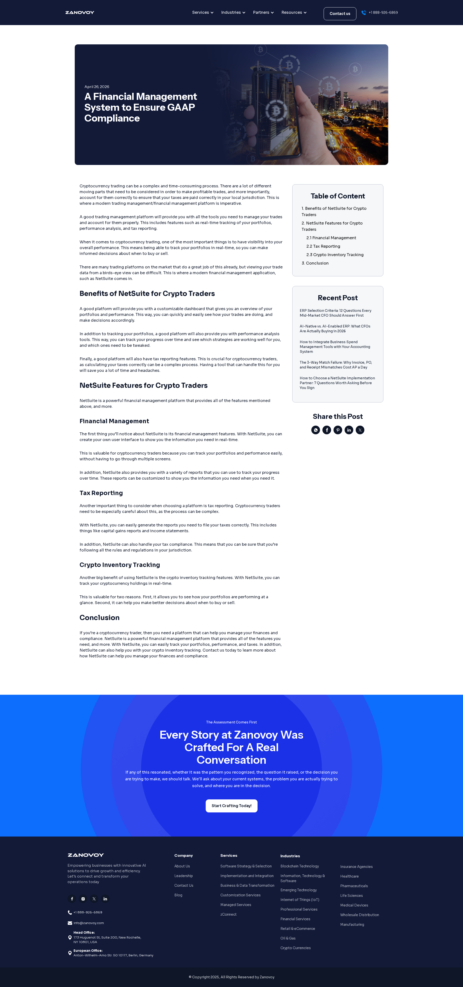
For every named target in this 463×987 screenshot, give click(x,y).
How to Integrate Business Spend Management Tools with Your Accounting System (335, 347)
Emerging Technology (298, 890)
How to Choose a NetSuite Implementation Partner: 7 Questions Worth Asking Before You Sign (337, 383)
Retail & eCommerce (297, 928)
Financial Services (295, 919)
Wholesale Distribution (359, 915)
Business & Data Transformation (247, 885)
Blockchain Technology (299, 866)
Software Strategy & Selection (246, 866)
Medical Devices (354, 905)
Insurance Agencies (356, 866)
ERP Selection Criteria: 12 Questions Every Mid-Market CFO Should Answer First (335, 313)
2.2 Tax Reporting (323, 246)
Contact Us (183, 885)
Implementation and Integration (247, 876)
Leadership (183, 876)
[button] (203, 12)
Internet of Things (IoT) (299, 900)
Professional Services (299, 909)
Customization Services (240, 895)
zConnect (228, 914)
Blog (178, 895)
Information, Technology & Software (302, 878)
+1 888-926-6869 (88, 912)
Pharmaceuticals (354, 886)
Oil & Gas (288, 938)
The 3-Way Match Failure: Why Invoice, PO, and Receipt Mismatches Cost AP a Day (336, 364)
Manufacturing (352, 924)
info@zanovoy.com (89, 923)
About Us (182, 866)
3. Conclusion (315, 263)
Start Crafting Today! (232, 805)
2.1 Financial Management (331, 237)
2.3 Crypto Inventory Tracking (335, 254)
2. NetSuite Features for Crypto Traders (332, 226)
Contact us (340, 13)
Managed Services (235, 905)
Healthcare (349, 876)
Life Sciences (351, 895)
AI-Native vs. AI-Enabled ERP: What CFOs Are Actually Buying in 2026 (335, 328)
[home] (89, 12)
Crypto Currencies (295, 948)
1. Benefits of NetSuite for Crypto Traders (334, 211)
